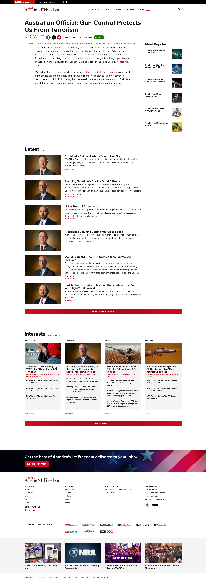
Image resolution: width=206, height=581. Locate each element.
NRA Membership (151, 489)
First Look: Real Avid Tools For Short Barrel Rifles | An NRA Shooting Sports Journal (121, 383)
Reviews (149, 340)
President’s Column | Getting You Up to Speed (94, 232)
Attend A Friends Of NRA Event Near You (162, 567)
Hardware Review (172, 374)
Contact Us (29, 492)
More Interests (53, 335)
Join (39, 2)
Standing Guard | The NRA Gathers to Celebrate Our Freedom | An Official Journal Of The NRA (80, 389)
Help (26, 499)
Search (27, 502)
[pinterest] (59, 36)
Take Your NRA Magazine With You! (41, 567)
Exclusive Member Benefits (155, 492)
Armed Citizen (31, 340)
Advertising (29, 489)
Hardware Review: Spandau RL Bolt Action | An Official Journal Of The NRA (162, 369)
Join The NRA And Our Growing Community (82, 567)
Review (149, 376)
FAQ (26, 496)
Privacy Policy (29, 577)
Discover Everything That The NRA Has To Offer (121, 567)
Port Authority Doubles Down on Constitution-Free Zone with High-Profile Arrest (101, 286)
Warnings (67, 577)
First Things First (31, 38)
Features (118, 9)
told (122, 62)
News (107, 9)
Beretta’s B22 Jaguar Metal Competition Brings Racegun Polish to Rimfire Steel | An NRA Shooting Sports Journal (122, 393)
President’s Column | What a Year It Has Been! (94, 156)
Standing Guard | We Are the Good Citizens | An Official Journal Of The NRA (82, 380)
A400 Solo (125, 374)
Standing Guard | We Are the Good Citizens (92, 181)
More (43, 150)
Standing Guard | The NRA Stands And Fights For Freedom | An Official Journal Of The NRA (81, 399)
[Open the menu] (148, 9)
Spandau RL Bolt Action (156, 374)
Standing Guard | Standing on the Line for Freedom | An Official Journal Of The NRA (82, 369)
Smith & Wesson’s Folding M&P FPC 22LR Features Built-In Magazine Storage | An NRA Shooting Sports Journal (123, 403)
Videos (130, 9)
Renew (45, 2)
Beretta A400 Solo (114, 374)
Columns (94, 9)
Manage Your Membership (154, 499)
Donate (52, 2)
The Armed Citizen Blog (47, 374)
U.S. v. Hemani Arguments (81, 206)
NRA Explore (109, 492)
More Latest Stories (112, 311)
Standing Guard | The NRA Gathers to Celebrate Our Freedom (98, 258)
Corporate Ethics (54, 577)
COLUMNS (93, 375)
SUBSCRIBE (36, 464)
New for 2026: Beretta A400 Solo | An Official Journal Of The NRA (122, 369)
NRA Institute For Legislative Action (118, 489)
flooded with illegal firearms (100, 72)
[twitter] (54, 36)
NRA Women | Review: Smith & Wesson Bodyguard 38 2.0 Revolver (162, 381)
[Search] (179, 9)
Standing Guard (72, 375)
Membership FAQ (151, 496)
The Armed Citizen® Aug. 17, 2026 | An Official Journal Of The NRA (41, 369)
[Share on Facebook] (48, 36)
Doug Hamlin (85, 375)
